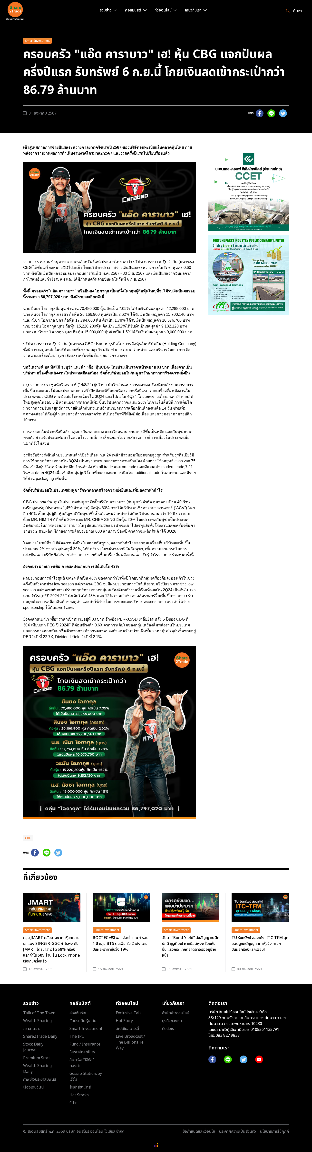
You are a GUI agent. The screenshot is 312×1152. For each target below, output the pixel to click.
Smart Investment (37, 41)
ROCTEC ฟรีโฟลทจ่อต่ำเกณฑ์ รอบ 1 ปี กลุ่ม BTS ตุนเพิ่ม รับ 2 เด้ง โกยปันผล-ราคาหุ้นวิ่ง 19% (120, 943)
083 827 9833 (228, 1035)
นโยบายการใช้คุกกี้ (274, 1131)
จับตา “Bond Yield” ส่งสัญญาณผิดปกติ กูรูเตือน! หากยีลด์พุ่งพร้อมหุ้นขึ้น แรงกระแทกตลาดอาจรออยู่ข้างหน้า (190, 946)
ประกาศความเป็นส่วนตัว (237, 1131)
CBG (28, 838)
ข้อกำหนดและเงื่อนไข (199, 1131)
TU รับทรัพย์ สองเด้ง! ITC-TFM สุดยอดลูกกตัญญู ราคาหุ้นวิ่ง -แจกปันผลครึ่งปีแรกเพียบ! (260, 943)
